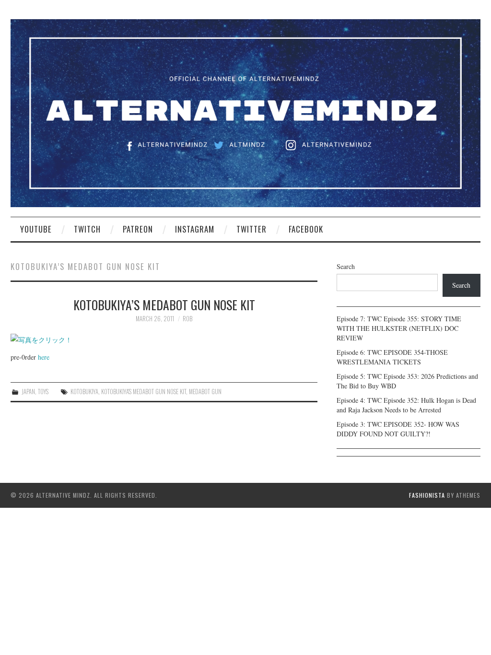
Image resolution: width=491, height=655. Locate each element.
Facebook (306, 229)
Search (346, 266)
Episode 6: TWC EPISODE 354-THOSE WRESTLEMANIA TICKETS (392, 357)
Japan (28, 391)
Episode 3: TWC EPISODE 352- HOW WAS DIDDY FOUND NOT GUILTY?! (398, 429)
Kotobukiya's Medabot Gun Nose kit (143, 391)
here (43, 357)
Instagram (194, 229)
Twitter (251, 229)
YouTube (36, 229)
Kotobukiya (84, 391)
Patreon (138, 229)
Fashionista (427, 495)
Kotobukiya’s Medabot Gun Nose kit (164, 304)
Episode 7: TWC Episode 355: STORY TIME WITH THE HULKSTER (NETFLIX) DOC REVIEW (399, 328)
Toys (43, 391)
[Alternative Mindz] (245, 112)
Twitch (87, 229)
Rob (187, 318)
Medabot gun (205, 391)
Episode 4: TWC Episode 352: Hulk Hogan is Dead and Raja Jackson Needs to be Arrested (406, 405)
